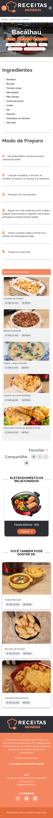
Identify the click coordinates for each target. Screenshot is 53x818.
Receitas (4, 19)
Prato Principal (15, 19)
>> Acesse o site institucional (26, 763)
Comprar (24, 531)
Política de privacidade (26, 758)
